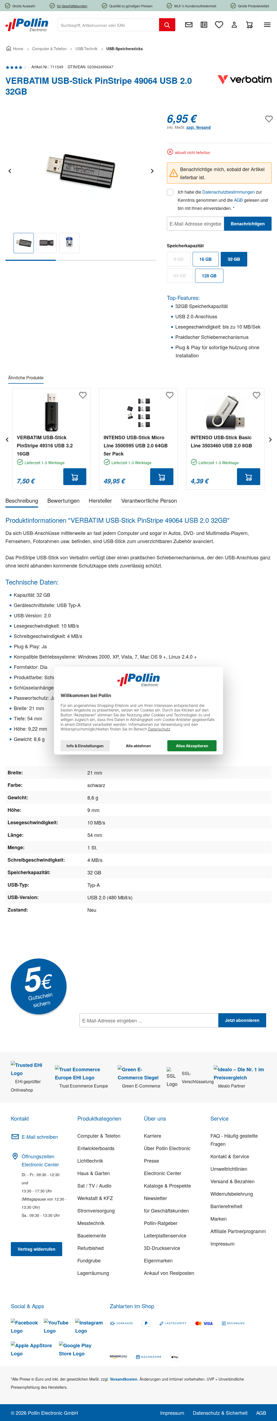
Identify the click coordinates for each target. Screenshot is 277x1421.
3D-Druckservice (162, 1247)
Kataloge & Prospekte (167, 1185)
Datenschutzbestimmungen (228, 192)
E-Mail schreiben (40, 1136)
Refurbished (90, 1247)
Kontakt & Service (229, 1156)
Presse (151, 1160)
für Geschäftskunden (166, 1210)
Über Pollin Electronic (167, 1147)
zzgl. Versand (198, 127)
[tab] (21, 501)
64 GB (183, 276)
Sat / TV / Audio (94, 1185)
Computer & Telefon (98, 1135)
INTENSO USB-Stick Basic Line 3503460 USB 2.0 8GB (221, 441)
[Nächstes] (152, 170)
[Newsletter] (188, 24)
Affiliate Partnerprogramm (238, 1230)
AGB (238, 200)
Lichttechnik (90, 1160)
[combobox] (108, 24)
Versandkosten (123, 1379)
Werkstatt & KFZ (95, 1197)
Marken (218, 1218)
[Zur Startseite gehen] (26, 24)
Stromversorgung (96, 1210)
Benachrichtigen (248, 223)
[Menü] (268, 25)
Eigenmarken (158, 1260)
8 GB (182, 260)
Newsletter (155, 1197)
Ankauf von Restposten (169, 1272)
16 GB (205, 259)
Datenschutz (114, 1032)
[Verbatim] (244, 88)
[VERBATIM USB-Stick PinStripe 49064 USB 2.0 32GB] (81, 170)
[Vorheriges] (9, 170)
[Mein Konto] (234, 24)
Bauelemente (91, 1235)
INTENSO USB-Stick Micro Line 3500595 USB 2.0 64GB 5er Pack (136, 445)
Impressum (222, 1243)
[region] (80, 186)
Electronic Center (162, 1172)
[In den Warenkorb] (75, 476)
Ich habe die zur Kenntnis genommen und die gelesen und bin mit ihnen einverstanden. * (223, 200)
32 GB (237, 260)
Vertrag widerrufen (36, 1249)
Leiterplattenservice (165, 1235)
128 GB (209, 275)
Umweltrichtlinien (228, 1168)
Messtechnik (90, 1222)
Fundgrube (89, 1260)
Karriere (152, 1135)
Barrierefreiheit (226, 1206)
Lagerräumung (93, 1272)
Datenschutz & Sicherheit (220, 1412)
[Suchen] (167, 24)
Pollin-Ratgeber (160, 1222)
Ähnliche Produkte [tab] (26, 377)
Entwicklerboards (95, 1147)
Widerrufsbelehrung (231, 1193)
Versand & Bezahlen (232, 1181)
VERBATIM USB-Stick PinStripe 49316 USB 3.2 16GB (45, 445)
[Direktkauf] (204, 24)
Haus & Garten (93, 1172)
